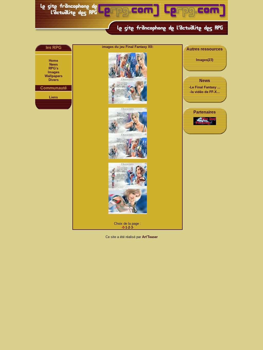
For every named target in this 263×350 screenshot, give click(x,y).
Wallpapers (53, 76)
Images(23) (204, 60)
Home (53, 61)
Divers (54, 80)
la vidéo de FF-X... (205, 92)
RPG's (53, 68)
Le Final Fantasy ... (205, 87)
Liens (53, 97)
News (53, 64)
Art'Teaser (150, 237)
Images (53, 72)
